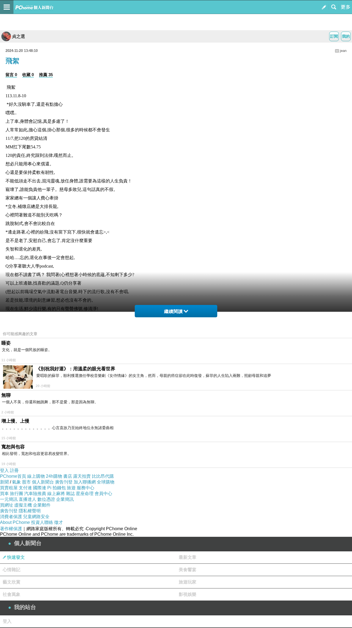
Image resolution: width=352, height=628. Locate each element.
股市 (26, 482)
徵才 (58, 522)
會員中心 (103, 493)
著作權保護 (11, 528)
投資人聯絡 (42, 522)
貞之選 (18, 36)
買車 (4, 493)
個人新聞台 (43, 482)
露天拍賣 (82, 476)
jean (343, 51)
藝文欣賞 (11, 582)
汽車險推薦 (35, 493)
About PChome (15, 522)
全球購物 (105, 482)
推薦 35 (46, 74)
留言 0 (11, 74)
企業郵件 (42, 505)
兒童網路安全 (36, 516)
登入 (4, 470)
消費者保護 (11, 516)
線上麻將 (56, 493)
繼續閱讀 (173, 311)
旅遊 (71, 487)
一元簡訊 (9, 499)
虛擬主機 (23, 505)
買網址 (6, 505)
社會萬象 (11, 594)
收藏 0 (28, 74)
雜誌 (70, 493)
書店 (67, 476)
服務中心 (85, 487)
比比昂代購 (103, 476)
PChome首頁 (13, 476)
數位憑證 (46, 499)
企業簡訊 (65, 499)
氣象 (16, 482)
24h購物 (54, 476)
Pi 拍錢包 (56, 487)
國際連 (39, 487)
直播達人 (27, 499)
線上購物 (36, 476)
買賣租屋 (9, 487)
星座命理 (85, 493)
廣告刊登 (64, 482)
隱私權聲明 (30, 510)
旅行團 (16, 493)
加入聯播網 (85, 482)
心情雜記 (11, 569)
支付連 (25, 487)
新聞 (4, 482)
